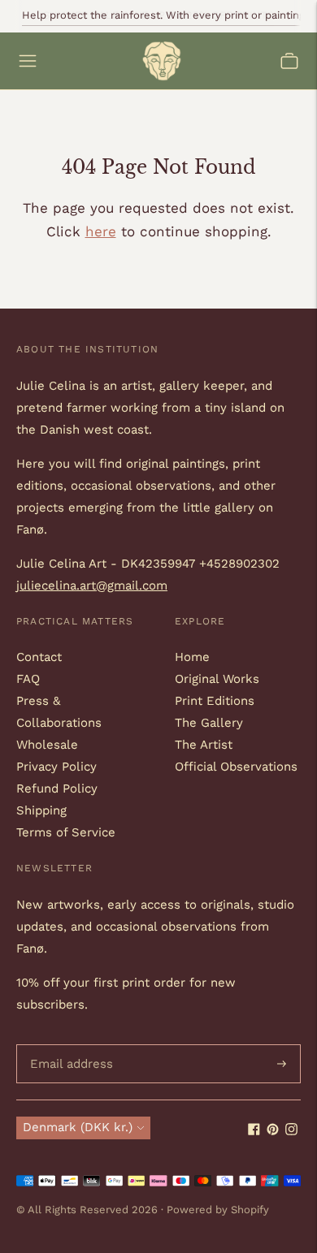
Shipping (41, 810)
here (100, 231)
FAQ (28, 679)
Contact (39, 657)
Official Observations (236, 766)
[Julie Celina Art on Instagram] (291, 1131)
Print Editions (214, 700)
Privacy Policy (56, 766)
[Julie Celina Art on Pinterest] (273, 1131)
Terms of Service (65, 832)
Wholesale (47, 744)
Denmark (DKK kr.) (77, 1127)
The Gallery (209, 722)
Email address (68, 1045)
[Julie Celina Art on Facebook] (254, 1131)
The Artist (203, 744)
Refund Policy (57, 788)
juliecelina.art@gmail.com (91, 585)
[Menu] (27, 61)
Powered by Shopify (218, 1209)
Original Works (217, 679)
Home (192, 657)
